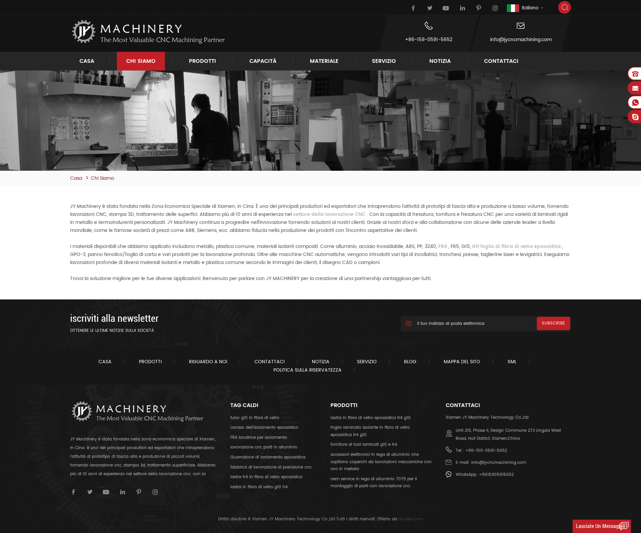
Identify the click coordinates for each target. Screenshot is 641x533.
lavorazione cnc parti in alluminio (263, 447)
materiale (324, 61)
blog (410, 362)
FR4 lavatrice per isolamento (258, 437)
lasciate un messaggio (600, 526)
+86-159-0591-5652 (428, 39)
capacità (262, 61)
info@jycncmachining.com (521, 39)
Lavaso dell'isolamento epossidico (264, 427)
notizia (440, 61)
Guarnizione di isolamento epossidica (267, 457)
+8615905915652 (496, 475)
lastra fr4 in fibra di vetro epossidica (266, 477)
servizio (384, 61)
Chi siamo (141, 61)
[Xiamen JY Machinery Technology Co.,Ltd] (147, 32)
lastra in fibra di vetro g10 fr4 (259, 487)
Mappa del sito (462, 362)
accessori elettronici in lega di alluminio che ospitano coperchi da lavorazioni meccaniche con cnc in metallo (381, 461)
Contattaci (501, 61)
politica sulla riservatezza (307, 370)
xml (511, 362)
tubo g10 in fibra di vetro (254, 418)
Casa (86, 61)
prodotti (202, 61)
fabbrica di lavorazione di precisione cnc (271, 467)
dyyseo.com (411, 519)
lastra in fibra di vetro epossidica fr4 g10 (371, 418)
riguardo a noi (208, 362)
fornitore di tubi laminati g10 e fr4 (364, 444)
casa (105, 362)
